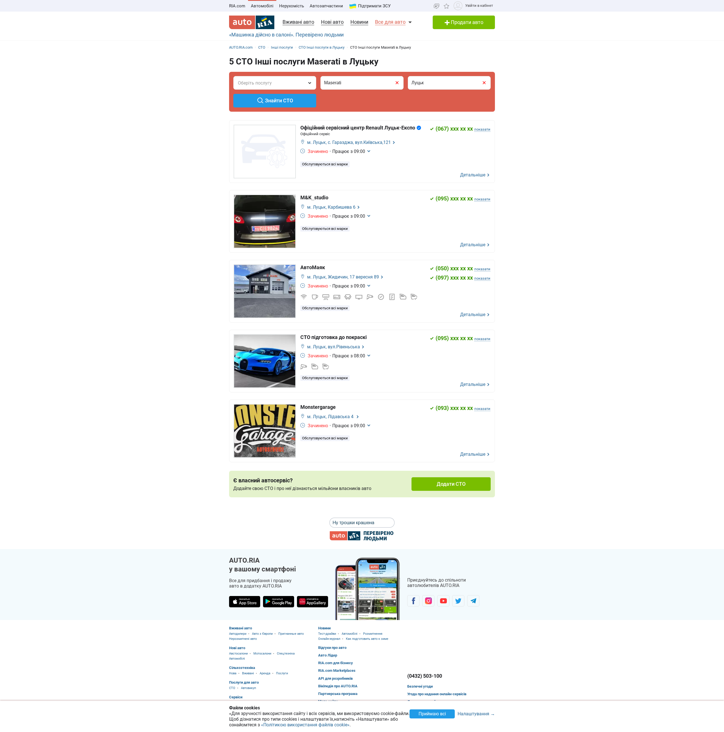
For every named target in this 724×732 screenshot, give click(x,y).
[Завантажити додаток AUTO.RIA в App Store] (244, 601)
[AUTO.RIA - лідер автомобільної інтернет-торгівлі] (251, 22)
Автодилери (237, 634)
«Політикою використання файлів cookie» (305, 724)
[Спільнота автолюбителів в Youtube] (443, 600)
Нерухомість (291, 5)
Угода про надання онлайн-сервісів (436, 694)
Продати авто (466, 22)
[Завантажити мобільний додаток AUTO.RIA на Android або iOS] (367, 589)
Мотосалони (262, 653)
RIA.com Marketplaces (336, 670)
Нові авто (332, 22)
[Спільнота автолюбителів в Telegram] (473, 600)
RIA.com (237, 5)
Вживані (248, 673)
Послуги (282, 673)
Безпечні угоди (420, 686)
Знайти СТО (279, 100)
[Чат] (436, 6)
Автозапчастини (326, 5)
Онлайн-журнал (329, 639)
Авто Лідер (327, 655)
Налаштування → (476, 714)
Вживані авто (298, 22)
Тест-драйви (327, 634)
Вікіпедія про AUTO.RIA (337, 686)
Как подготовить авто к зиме (367, 639)
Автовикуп (248, 688)
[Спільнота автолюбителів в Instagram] (428, 600)
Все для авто (390, 22)
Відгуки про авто (332, 647)
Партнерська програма (337, 694)
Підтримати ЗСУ (374, 5)
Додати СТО (451, 484)
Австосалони (238, 653)
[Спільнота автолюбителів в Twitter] (458, 600)
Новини (359, 22)
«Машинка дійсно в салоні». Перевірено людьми (286, 35)
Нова (232, 673)
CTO (232, 688)
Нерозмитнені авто (243, 639)
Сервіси (235, 697)
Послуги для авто (244, 682)
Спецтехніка (286, 653)
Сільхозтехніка (242, 668)
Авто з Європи (262, 634)
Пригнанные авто (291, 634)
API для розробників (335, 678)
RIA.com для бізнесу (335, 663)
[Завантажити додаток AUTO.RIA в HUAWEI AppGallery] (312, 601)
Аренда (265, 673)
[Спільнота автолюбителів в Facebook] (413, 600)
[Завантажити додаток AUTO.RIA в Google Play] (278, 601)
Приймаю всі (432, 713)
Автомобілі (262, 5)
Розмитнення (372, 634)
